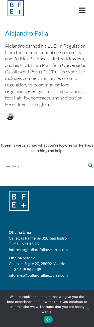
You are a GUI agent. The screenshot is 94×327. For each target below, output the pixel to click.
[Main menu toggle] (82, 10)
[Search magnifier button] (90, 165)
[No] (87, 308)
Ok (48, 319)
